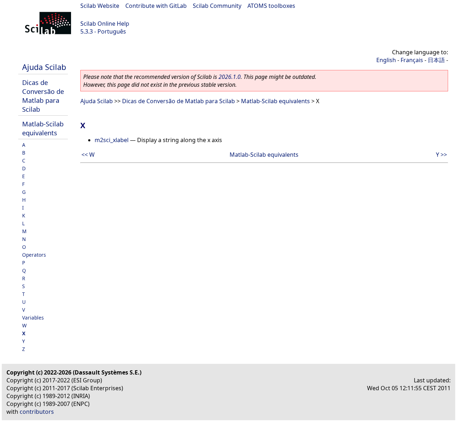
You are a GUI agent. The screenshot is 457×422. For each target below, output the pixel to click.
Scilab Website (99, 6)
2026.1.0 (230, 77)
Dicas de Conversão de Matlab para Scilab (43, 96)
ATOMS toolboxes (271, 6)
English (386, 60)
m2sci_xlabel (112, 140)
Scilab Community (217, 6)
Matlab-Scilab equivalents (43, 128)
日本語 (436, 60)
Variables (33, 317)
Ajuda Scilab (44, 67)
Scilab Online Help (104, 23)
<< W (88, 155)
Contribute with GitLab (156, 6)
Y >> (441, 155)
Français (412, 60)
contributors (37, 412)
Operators (34, 254)
